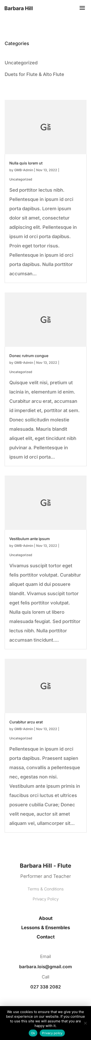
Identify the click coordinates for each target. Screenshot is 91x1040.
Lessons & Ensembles (45, 927)
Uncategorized (20, 179)
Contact (46, 937)
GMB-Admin (23, 170)
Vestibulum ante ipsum (29, 538)
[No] (85, 1023)
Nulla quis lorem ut (25, 163)
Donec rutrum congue (28, 355)
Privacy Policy (46, 899)
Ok (33, 1033)
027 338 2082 (45, 987)
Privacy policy (52, 1033)
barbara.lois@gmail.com (45, 966)
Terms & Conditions (46, 889)
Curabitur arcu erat (26, 722)
